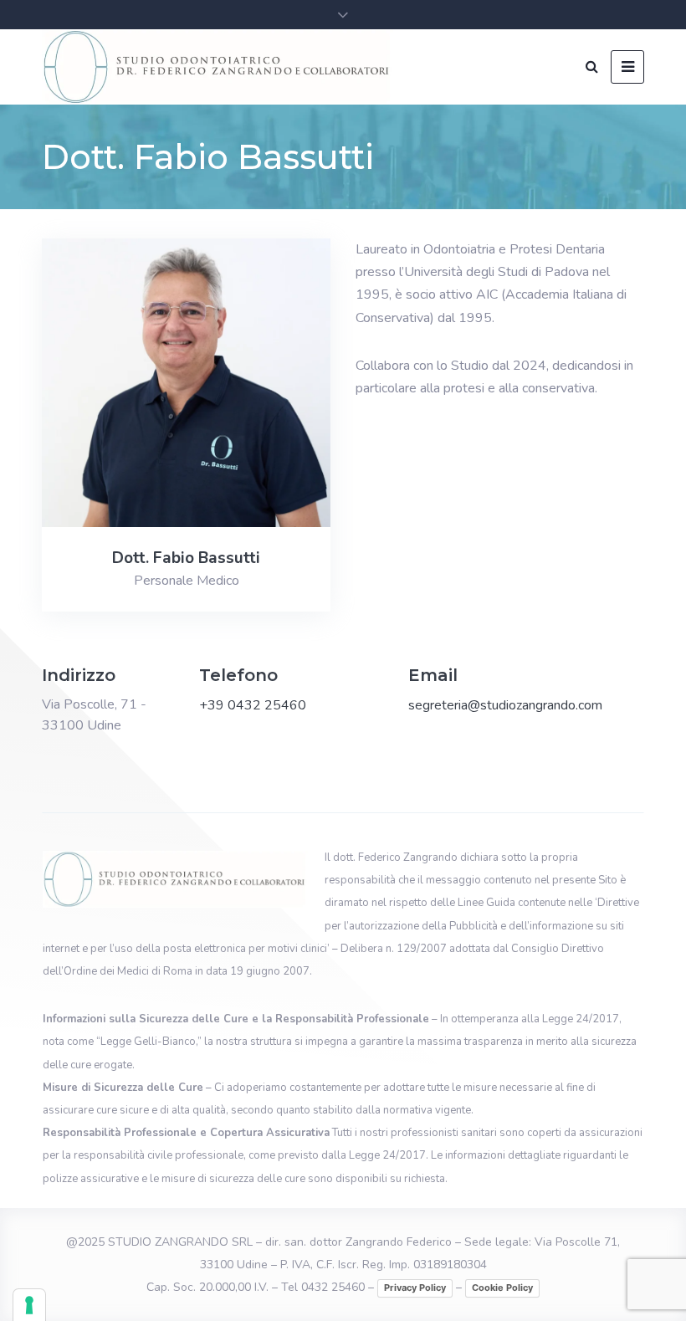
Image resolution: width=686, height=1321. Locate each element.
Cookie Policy (502, 1287)
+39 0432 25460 (252, 705)
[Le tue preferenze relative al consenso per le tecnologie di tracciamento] (29, 1305)
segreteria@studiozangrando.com (505, 705)
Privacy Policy (415, 1287)
